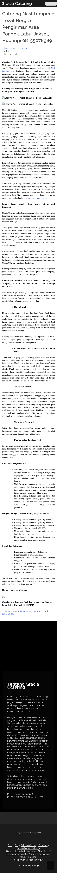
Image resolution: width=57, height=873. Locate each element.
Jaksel (11, 614)
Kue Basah (44, 851)
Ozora (33, 854)
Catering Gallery (28, 845)
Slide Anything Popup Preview (28, 860)
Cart (16, 845)
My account (12, 854)
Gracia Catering (16, 3)
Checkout (43, 845)
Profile (22, 857)
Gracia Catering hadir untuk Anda (21, 851)
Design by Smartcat (27, 866)
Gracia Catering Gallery (28, 848)
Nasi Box (24, 854)
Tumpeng (31, 857)
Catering (8, 611)
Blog (10, 845)
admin (24, 48)
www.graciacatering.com (36, 198)
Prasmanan (44, 854)
